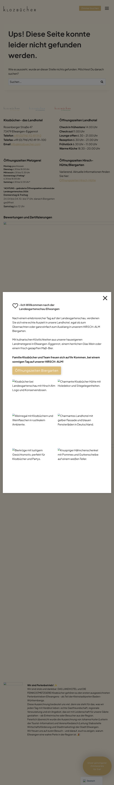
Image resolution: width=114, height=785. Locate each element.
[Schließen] (105, 298)
